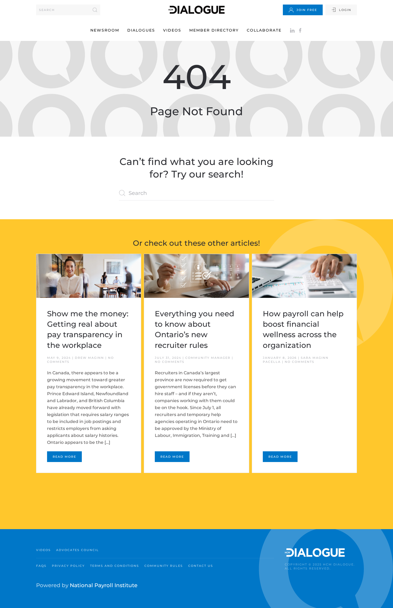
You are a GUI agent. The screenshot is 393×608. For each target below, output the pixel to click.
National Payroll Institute (103, 585)
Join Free (306, 10)
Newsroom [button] (104, 30)
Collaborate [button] (264, 30)
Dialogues (141, 30)
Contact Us (200, 566)
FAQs (41, 566)
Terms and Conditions (114, 566)
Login (345, 10)
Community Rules (163, 566)
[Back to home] (196, 9)
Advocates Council (77, 550)
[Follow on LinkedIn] (292, 30)
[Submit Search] (95, 10)
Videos (172, 30)
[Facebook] (300, 30)
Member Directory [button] (214, 30)
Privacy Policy (68, 566)
